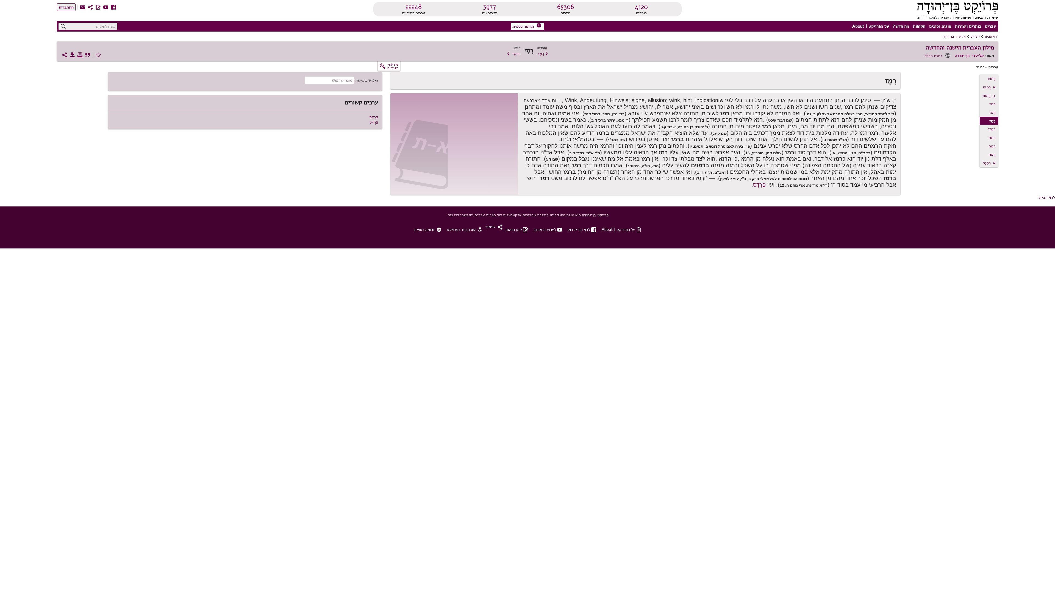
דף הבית (991, 36)
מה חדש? (901, 26)
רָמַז (543, 53)
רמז (992, 104)
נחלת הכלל (933, 55)
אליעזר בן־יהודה (954, 36)
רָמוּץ (991, 78)
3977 (489, 6)
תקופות (919, 26)
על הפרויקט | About (870, 26)
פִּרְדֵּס (374, 117)
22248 (414, 6)
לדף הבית (1047, 197)
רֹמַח (992, 146)
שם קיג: (720, 133)
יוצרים (990, 26)
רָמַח (992, 154)
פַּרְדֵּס (759, 185)
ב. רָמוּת (988, 95)
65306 (565, 6)
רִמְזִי (513, 53)
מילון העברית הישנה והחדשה (960, 47)
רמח (992, 137)
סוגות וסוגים (940, 26)
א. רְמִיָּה (989, 163)
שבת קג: (668, 127)
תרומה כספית (527, 26)
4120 (641, 6)
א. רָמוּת (989, 87)
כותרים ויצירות (968, 26)
